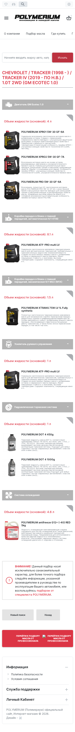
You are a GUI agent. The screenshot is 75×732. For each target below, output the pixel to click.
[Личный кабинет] (69, 4)
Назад (48, 614)
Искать (62, 57)
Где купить (58, 33)
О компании (12, 33)
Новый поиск (17, 614)
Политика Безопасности (26, 674)
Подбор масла (35, 33)
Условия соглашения (24, 679)
